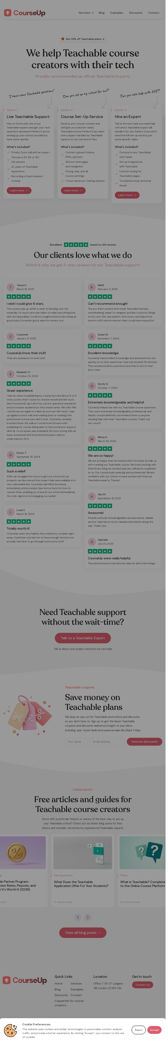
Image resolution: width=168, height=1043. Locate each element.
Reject (139, 1029)
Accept (154, 1029)
